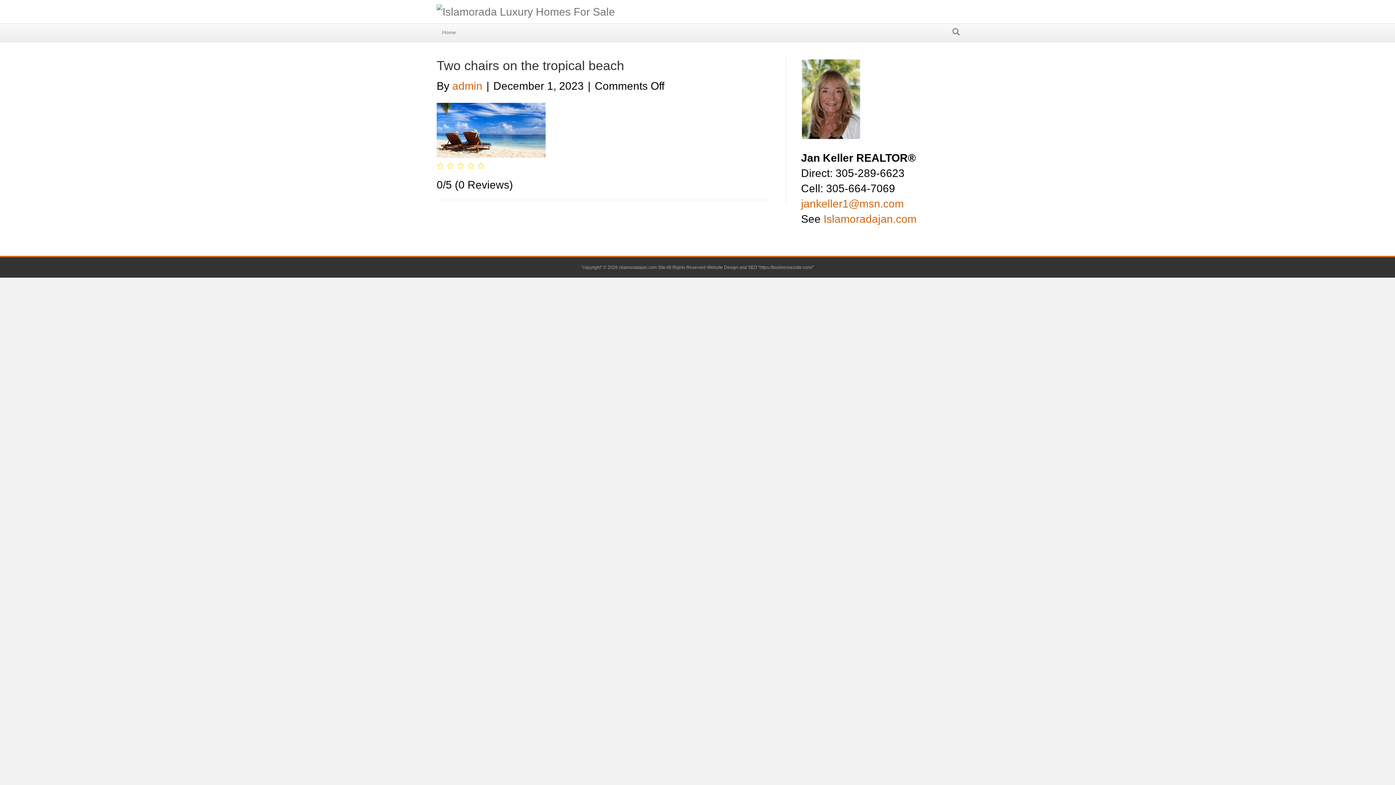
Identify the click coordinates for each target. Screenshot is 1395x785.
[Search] (954, 32)
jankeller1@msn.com (852, 204)
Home (449, 32)
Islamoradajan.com (870, 219)
